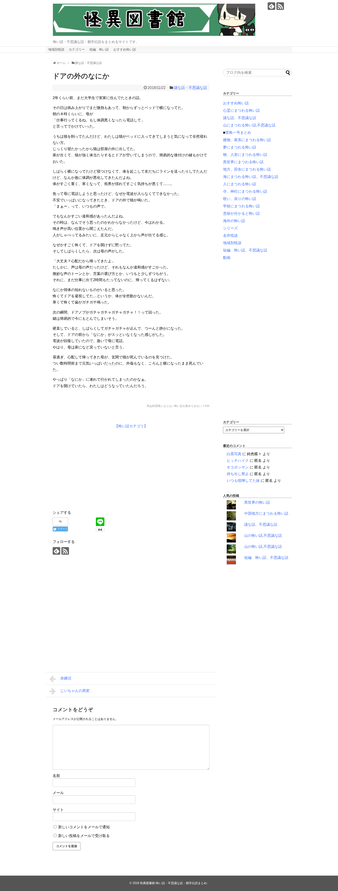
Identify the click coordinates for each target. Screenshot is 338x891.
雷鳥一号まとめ (238, 132)
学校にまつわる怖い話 (241, 206)
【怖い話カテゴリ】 (131, 426)
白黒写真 (234, 454)
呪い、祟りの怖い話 (239, 199)
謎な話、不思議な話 (239, 118)
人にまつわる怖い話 (239, 184)
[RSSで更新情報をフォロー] (280, 6)
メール (58, 793)
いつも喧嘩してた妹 (243, 481)
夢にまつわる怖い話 (239, 147)
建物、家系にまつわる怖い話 (247, 140)
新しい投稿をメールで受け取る (84, 836)
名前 (56, 776)
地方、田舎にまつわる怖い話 (247, 169)
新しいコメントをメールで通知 (84, 827)
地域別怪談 (56, 49)
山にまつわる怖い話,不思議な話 (249, 125)
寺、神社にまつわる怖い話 (245, 191)
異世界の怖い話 (257, 502)
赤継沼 (65, 678)
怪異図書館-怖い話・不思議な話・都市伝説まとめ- (174, 883)
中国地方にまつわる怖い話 (266, 513)
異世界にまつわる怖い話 (243, 162)
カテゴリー (77, 49)
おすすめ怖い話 (124, 49)
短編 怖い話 (99, 49)
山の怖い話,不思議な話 (263, 535)
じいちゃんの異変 (75, 691)
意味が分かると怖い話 (241, 213)
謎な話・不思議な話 (190, 88)
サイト (58, 810)
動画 (226, 258)
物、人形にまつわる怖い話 (245, 155)
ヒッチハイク (238, 461)
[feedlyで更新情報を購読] (271, 6)
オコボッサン (238, 467)
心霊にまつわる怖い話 (241, 110)
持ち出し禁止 (238, 474)
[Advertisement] (91, 468)
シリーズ (230, 228)
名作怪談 (230, 235)
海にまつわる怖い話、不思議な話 (250, 177)
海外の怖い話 (234, 221)
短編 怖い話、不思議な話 (245, 250)
